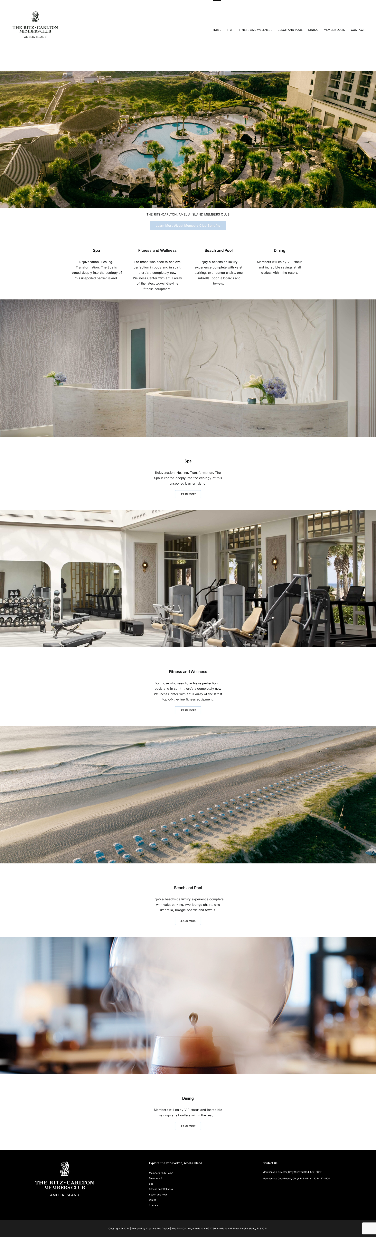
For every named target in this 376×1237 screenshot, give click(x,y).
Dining (279, 250)
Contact (153, 1205)
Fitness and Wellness (157, 250)
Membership (156, 1178)
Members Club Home (161, 1173)
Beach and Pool (219, 250)
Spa (96, 250)
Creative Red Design (158, 1228)
